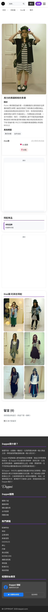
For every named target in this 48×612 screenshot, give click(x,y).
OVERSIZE (6, 542)
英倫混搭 (5, 538)
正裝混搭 (5, 534)
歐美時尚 (5, 527)
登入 (31, 3)
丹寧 (3, 549)
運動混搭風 (6, 559)
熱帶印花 (5, 566)
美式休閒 (8, 133)
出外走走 (17, 133)
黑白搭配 (5, 552)
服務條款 (5, 504)
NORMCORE (7, 556)
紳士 (3, 545)
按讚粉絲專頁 (14, 594)
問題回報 (5, 515)
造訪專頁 (34, 594)
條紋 (3, 531)
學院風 (4, 563)
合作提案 (5, 511)
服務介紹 (5, 500)
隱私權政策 (6, 507)
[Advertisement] (24, 186)
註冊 (38, 3)
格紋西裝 (5, 570)
